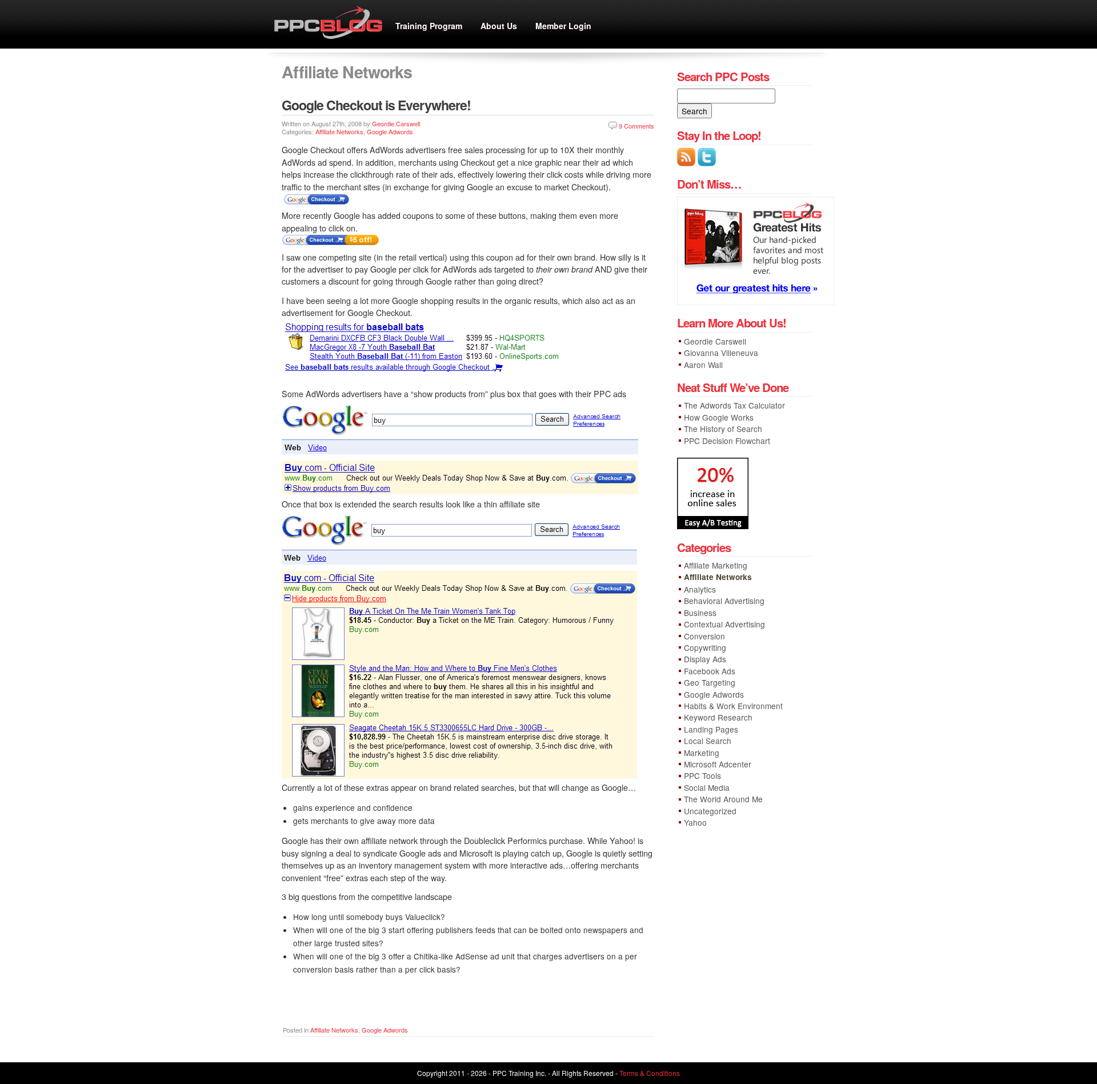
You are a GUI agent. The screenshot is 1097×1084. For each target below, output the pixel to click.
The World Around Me (723, 799)
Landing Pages (711, 729)
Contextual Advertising (724, 624)
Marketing (701, 752)
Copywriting (705, 647)
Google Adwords (390, 131)
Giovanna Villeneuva (721, 352)
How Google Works (719, 417)
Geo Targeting (709, 682)
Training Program (428, 25)
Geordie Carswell (396, 123)
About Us (499, 25)
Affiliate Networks (339, 131)
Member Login (563, 25)
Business (700, 612)
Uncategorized (710, 811)
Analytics (700, 589)
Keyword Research (718, 717)
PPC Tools (702, 775)
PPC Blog (331, 24)
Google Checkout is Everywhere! (376, 104)
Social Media (707, 787)
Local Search (707, 740)
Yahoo (695, 822)
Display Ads (705, 659)
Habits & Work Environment (733, 705)
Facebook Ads (709, 671)
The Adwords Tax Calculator (734, 405)
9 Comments (636, 125)
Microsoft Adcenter (717, 764)
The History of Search (723, 428)
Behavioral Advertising (724, 600)
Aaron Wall (703, 364)
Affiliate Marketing (715, 565)
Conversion (704, 636)
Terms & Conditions (649, 1073)
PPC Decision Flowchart (727, 440)
